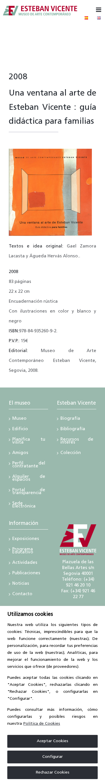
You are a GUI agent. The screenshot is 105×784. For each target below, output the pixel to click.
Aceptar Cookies (52, 741)
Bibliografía (72, 429)
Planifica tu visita (28, 441)
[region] (52, 695)
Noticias (20, 584)
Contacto (22, 594)
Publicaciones (26, 573)
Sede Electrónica (24, 505)
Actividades (24, 563)
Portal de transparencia (28, 492)
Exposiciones (25, 539)
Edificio (20, 429)
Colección (70, 453)
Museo (19, 419)
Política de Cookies (41, 724)
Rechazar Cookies (52, 772)
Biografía (70, 419)
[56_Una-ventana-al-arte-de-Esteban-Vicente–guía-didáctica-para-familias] (50, 151)
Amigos (20, 453)
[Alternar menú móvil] (99, 10)
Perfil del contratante (28, 465)
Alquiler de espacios (28, 479)
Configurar (52, 757)
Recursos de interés (76, 441)
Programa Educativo (22, 551)
